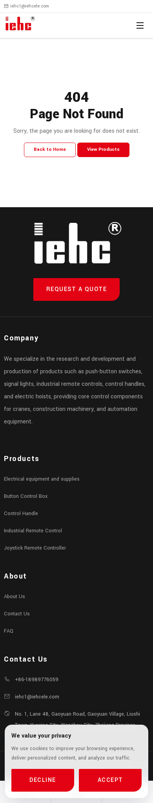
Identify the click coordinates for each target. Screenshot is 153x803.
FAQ (8, 631)
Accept (110, 780)
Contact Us (17, 613)
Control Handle (21, 513)
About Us (14, 596)
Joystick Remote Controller (35, 548)
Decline (42, 780)
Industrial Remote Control (33, 530)
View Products (103, 149)
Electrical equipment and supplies (42, 479)
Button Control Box (25, 496)
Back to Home (50, 149)
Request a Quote (76, 289)
